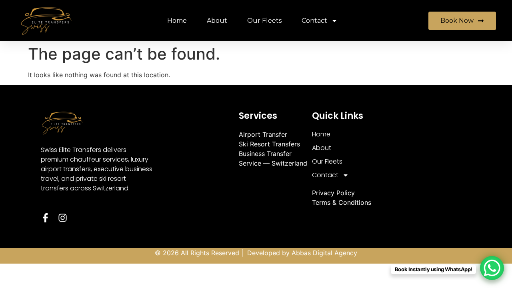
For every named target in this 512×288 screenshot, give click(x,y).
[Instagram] (62, 217)
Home (177, 20)
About (217, 20)
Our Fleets (264, 20)
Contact (314, 20)
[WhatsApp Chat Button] (492, 268)
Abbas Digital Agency (324, 253)
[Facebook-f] (45, 217)
